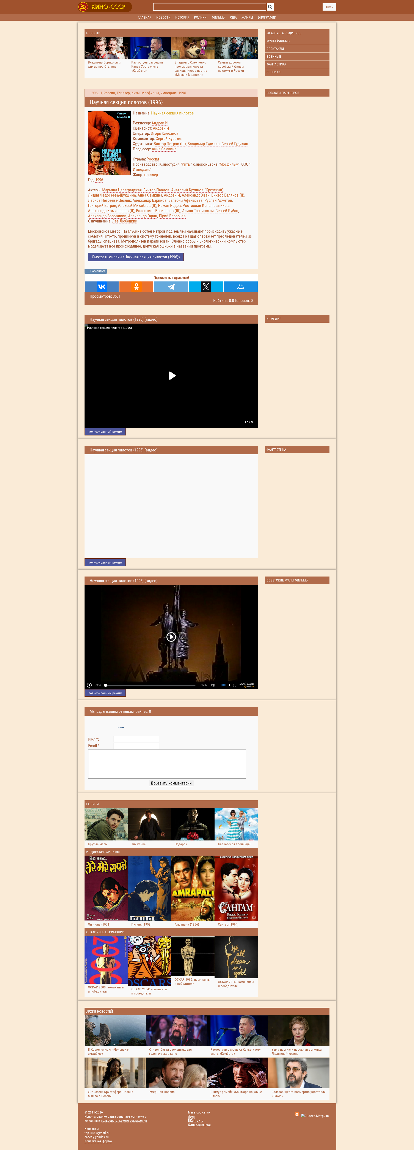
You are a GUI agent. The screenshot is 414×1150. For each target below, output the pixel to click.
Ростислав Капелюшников (206, 205)
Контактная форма (98, 1141)
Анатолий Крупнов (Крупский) (197, 189)
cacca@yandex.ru (97, 1137)
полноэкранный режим (105, 431)
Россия (109, 93)
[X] (206, 286)
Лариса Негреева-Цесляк (109, 200)
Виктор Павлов (156, 189)
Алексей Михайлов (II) (137, 205)
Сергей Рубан (226, 210)
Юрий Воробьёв (172, 215)
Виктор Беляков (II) (227, 195)
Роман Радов (169, 205)
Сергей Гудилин (234, 143)
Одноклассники (199, 1125)
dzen (191, 1116)
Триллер (123, 93)
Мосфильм (150, 93)
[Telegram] (171, 286)
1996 (94, 93)
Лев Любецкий (124, 221)
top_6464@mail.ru (97, 1133)
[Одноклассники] (136, 286)
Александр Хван (196, 195)
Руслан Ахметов (218, 200)
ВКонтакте (195, 1120)
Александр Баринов (150, 200)
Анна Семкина (164, 148)
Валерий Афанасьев (185, 200)
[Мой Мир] (241, 286)
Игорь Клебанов (165, 133)
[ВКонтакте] (102, 286)
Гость (329, 6)
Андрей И (160, 123)
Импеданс (141, 169)
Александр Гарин (142, 215)
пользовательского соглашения (124, 1120)
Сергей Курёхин (169, 138)
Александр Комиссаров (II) (111, 210)
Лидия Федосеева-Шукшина (112, 195)
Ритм (186, 164)
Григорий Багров (102, 205)
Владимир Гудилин (204, 143)
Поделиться (97, 271)
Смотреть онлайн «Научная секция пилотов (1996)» (136, 256)
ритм (136, 93)
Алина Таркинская (198, 210)
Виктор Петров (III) (170, 143)
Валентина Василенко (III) (158, 210)
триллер (151, 174)
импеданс (169, 93)
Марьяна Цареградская (122, 189)
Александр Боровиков (107, 215)
